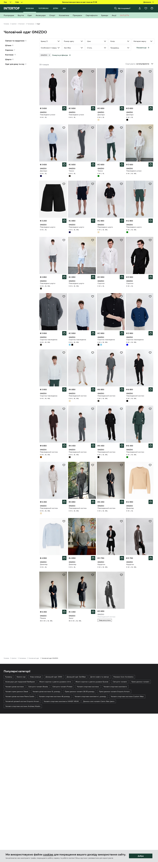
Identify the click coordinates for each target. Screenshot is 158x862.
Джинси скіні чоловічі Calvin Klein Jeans (98, 701)
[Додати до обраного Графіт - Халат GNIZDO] (92, 575)
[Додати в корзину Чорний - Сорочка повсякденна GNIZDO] (122, 333)
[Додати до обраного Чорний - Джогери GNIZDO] (150, 71)
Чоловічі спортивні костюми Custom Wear (127, 696)
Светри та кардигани (14, 41)
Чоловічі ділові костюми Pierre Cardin (19, 696)
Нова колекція (35, 677)
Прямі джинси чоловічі (140, 682)
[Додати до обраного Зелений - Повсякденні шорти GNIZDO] (150, 184)
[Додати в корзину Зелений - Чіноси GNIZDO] (122, 164)
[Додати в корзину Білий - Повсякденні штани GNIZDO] (93, 108)
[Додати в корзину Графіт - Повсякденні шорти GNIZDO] (64, 277)
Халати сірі (21, 677)
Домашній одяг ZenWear (76, 677)
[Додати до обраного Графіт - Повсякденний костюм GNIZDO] (121, 352)
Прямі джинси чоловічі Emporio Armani (114, 691)
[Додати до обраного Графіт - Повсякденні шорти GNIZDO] (64, 240)
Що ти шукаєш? (124, 8)
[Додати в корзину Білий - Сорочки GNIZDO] (122, 277)
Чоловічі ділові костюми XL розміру (46, 691)
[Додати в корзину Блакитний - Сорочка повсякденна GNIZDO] (93, 333)
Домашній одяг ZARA (53, 677)
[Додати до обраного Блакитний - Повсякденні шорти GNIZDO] (92, 240)
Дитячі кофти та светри (99, 677)
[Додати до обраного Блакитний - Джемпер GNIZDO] (64, 521)
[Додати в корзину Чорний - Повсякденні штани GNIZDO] (64, 108)
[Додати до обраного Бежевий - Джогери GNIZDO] (121, 71)
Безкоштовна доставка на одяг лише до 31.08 (79, 2)
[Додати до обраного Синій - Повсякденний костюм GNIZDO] (121, 575)
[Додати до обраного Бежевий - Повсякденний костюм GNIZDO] (92, 352)
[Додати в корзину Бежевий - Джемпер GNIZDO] (151, 502)
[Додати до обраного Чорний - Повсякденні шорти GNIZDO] (64, 184)
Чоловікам (30, 24)
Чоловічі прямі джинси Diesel (16, 691)
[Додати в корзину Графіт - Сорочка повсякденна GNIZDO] (64, 333)
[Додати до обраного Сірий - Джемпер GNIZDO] (92, 521)
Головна (6, 24)
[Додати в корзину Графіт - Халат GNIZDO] (93, 612)
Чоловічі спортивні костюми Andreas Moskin (22, 706)
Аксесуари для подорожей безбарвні (20, 682)
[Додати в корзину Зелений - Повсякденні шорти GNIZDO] (151, 221)
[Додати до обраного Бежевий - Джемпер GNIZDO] (150, 465)
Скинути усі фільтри (60, 55)
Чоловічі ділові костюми (14, 686)
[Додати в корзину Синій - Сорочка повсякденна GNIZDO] (151, 333)
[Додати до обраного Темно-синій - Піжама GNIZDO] (64, 575)
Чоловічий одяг (34, 658)
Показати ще (141, 47)
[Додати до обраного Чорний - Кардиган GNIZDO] (121, 521)
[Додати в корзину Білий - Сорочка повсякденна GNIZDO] (64, 389)
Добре (141, 856)
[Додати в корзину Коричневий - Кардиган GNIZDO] (151, 558)
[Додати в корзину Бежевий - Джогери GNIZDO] (122, 108)
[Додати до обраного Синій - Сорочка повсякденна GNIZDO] (150, 296)
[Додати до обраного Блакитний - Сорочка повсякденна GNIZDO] (92, 296)
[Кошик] (152, 8)
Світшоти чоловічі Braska (38, 686)
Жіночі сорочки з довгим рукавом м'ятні (55, 682)
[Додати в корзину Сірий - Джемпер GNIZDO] (93, 558)
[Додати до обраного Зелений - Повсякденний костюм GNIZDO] (150, 409)
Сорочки (9, 50)
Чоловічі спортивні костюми (88, 686)
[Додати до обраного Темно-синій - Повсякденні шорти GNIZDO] (92, 184)
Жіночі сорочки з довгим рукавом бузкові (91, 682)
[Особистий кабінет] (139, 8)
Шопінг (14, 24)
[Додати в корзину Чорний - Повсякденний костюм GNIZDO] (151, 389)
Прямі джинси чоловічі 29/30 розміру (79, 691)
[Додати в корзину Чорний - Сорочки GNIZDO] (151, 277)
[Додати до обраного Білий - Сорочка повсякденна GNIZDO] (64, 352)
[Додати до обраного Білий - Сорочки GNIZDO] (121, 240)
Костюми (9, 55)
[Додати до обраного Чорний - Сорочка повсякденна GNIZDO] (121, 296)
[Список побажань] (145, 8)
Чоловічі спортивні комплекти (115, 686)
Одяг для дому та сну (14, 64)
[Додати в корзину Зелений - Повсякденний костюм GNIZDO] (151, 446)
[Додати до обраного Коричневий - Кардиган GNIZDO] (150, 521)
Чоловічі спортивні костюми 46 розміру (54, 696)
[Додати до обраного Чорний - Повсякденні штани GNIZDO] (64, 71)
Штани (8, 45)
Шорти (8, 59)
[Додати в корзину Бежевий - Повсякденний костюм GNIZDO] (93, 389)
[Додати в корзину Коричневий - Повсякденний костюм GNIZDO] (64, 446)
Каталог (22, 24)
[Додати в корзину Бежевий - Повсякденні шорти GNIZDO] (122, 221)
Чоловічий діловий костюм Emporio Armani (22, 701)
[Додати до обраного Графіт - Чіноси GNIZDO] (92, 127)
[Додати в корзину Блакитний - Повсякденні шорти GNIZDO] (93, 277)
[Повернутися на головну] (12, 8)
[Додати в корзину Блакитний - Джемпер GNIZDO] (64, 558)
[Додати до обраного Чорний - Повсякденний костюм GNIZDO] (150, 352)
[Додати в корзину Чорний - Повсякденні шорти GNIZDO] (64, 221)
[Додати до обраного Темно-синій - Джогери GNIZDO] (64, 127)
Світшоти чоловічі (120, 682)
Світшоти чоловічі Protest (62, 686)
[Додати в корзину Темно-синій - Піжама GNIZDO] (64, 612)
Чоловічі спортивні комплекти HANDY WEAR (61, 701)
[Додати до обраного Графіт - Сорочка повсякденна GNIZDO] (64, 296)
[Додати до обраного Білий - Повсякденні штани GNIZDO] (92, 71)
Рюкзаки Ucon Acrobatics (123, 677)
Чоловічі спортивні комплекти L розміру (90, 696)
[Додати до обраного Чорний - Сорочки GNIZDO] (150, 240)
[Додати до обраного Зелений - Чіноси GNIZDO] (121, 127)
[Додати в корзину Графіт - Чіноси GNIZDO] (93, 164)
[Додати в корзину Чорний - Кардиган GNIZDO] (122, 558)
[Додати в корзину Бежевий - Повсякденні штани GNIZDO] (151, 164)
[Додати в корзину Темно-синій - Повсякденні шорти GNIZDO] (93, 221)
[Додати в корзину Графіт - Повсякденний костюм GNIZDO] (122, 389)
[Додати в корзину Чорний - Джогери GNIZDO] (151, 108)
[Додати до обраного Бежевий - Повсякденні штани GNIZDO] (150, 127)
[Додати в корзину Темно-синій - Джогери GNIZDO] (64, 164)
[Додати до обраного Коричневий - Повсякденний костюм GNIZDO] (64, 409)
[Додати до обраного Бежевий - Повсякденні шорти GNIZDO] (121, 184)
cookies (48, 854)
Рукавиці (8, 677)
